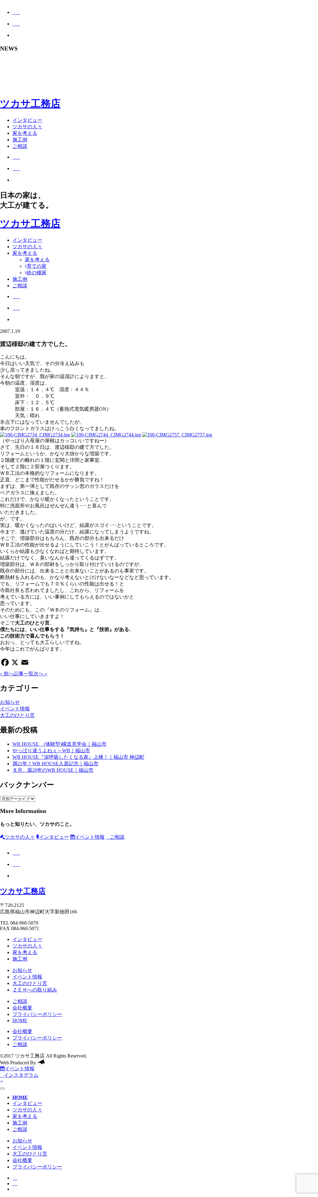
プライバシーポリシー (37, 1014)
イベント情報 (15, 708)
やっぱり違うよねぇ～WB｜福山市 (51, 750)
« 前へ (7, 673)
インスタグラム (21, 1075)
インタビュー (27, 120)
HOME (19, 1020)
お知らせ (10, 702)
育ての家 (37, 266)
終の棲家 (37, 272)
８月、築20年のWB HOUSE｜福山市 (52, 770)
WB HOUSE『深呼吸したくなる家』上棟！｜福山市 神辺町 (78, 757)
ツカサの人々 (27, 126)
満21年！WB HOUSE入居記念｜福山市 (55, 763)
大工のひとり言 (17, 715)
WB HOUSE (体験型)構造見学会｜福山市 (59, 744)
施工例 (19, 139)
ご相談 (19, 146)
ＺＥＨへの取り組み (34, 989)
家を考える (24, 133)
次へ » (40, 673)
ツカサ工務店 (30, 103)
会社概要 (22, 1007)
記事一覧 (24, 673)
